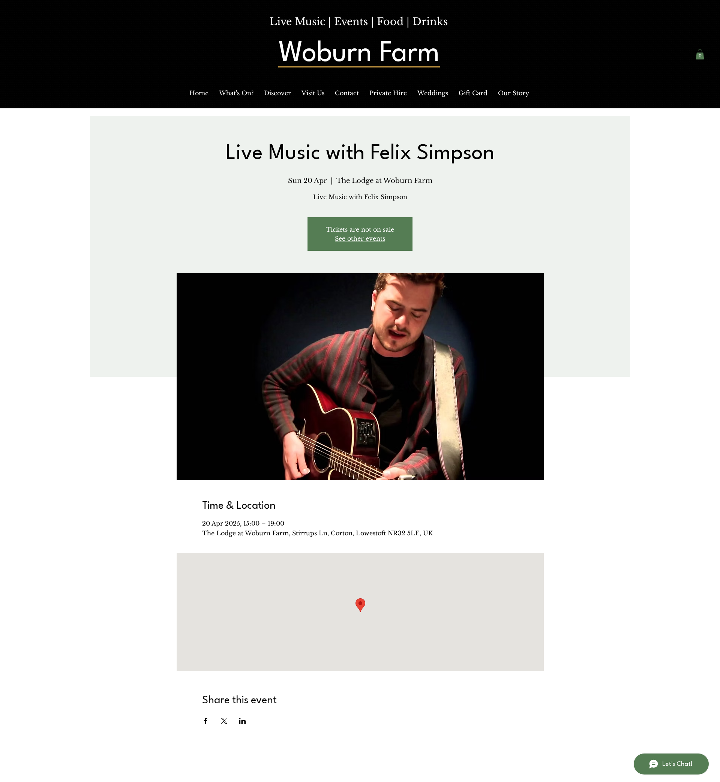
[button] (236, 92)
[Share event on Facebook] (205, 721)
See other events (360, 238)
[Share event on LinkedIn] (242, 721)
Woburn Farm (359, 53)
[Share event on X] (224, 721)
